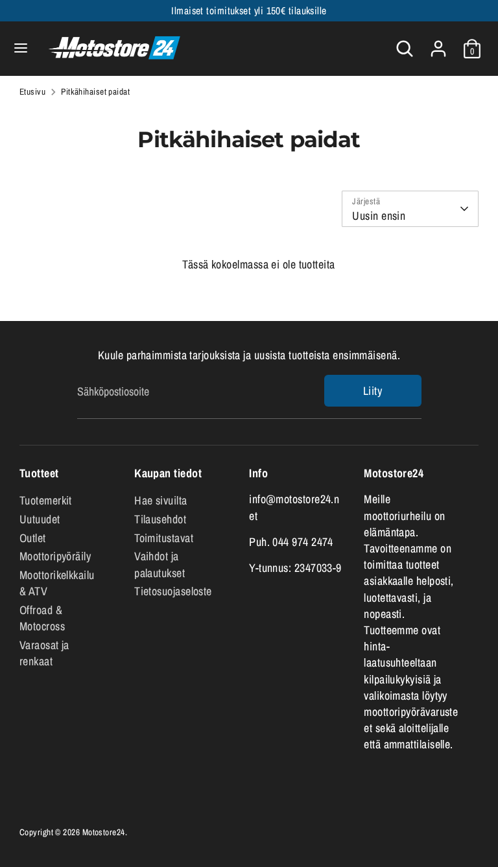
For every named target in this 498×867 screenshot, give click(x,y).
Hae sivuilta (160, 500)
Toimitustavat (163, 538)
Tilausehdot (160, 519)
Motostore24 (103, 832)
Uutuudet (39, 519)
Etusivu (32, 91)
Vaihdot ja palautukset (159, 564)
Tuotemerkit (45, 500)
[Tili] (438, 44)
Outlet (32, 538)
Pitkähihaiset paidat (95, 91)
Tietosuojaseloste (173, 591)
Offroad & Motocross (42, 618)
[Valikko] (21, 48)
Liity (372, 391)
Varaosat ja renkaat (44, 653)
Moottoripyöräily (55, 556)
